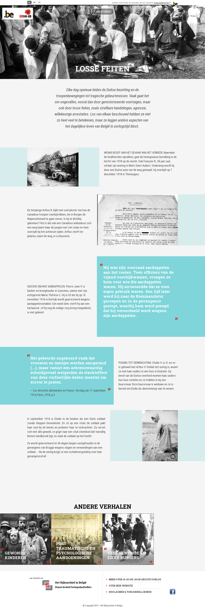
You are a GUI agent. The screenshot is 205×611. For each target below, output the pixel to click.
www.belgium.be (162, 2)
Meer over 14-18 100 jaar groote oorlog (135, 579)
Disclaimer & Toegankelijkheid (130, 591)
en (34, 2)
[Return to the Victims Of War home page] (17, 14)
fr (39, 2)
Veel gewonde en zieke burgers (126, 555)
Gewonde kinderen (15, 555)
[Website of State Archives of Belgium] (67, 591)
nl (29, 2)
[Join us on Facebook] (172, 592)
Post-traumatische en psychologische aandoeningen (75, 550)
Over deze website (121, 585)
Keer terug (103, 11)
